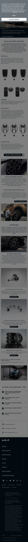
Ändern (14, 15)
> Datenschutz (21, 11)
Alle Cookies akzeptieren (14, 19)
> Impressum (14, 11)
